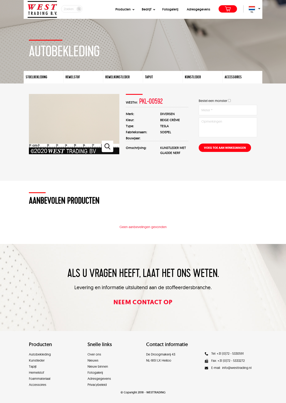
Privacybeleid (97, 384)
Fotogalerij (170, 9)
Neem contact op (143, 302)
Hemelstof (36, 372)
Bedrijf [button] (147, 9)
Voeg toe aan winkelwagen (225, 148)
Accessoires (37, 384)
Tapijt (33, 366)
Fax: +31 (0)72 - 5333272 (228, 360)
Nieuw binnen (98, 366)
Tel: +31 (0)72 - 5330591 (227, 353)
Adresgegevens (198, 9)
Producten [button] (123, 9)
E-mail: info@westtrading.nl (231, 368)
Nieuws (93, 360)
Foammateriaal (39, 378)
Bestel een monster (213, 101)
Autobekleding (40, 354)
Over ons (94, 354)
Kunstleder (37, 360)
